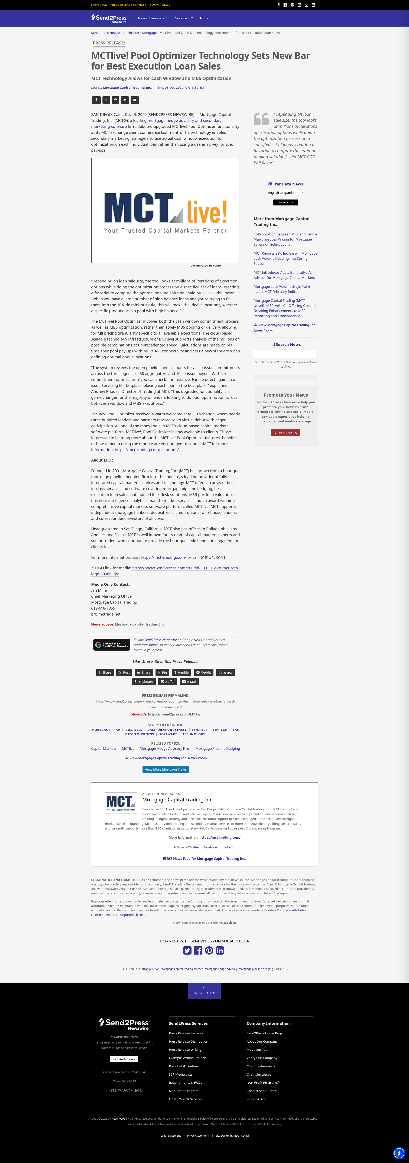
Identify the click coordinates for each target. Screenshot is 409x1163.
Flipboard (144, 681)
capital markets (104, 748)
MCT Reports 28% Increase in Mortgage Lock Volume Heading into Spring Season (286, 258)
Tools (204, 18)
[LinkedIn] (299, 4)
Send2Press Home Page (265, 1033)
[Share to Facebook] (96, 100)
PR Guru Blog (256, 1099)
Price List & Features (184, 1066)
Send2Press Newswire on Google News (173, 639)
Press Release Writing (185, 1049)
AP (118, 730)
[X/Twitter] (187, 953)
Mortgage (100, 730)
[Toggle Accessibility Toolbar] (399, 1153)
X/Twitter (192, 847)
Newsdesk (99, 5)
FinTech (220, 730)
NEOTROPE (118, 1118)
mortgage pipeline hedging (218, 748)
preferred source (146, 645)
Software (168, 734)
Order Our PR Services (185, 1099)
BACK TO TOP (205, 993)
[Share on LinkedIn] (125, 100)
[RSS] (313, 4)
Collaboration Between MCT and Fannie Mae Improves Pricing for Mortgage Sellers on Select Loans (285, 239)
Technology (194, 734)
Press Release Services (128, 5)
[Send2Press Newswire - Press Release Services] (111, 21)
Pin (163, 672)
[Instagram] (306, 4)
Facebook (210, 847)
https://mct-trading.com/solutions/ (147, 449)
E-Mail (191, 681)
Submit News (160, 5)
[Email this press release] (135, 100)
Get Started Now (124, 1059)
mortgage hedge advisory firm (165, 748)
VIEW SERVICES (285, 432)
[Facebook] (285, 4)
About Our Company (262, 1041)
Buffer (169, 681)
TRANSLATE (286, 202)
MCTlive (128, 748)
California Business (167, 730)
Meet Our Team (258, 1049)
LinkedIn (229, 847)
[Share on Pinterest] (115, 100)
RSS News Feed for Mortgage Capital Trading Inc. (206, 859)
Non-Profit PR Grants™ (263, 1082)
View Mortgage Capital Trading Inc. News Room (167, 758)
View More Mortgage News (165, 769)
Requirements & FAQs (185, 1082)
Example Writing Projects (187, 1058)
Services (182, 18)
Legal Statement (171, 1135)
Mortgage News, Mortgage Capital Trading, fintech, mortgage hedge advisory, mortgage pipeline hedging (206, 969)
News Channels (151, 18)
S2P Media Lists (180, 1074)
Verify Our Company (262, 1058)
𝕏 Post (124, 672)
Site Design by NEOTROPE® (233, 1135)
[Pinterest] (292, 4)
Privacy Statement (198, 1135)
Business (133, 730)
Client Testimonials (261, 1066)
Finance (199, 730)
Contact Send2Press (262, 1091)
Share (106, 672)
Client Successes (259, 1074)
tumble (182, 672)
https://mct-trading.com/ (163, 557)
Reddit (205, 672)
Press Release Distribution (188, 1041)
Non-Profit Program (184, 1091)
